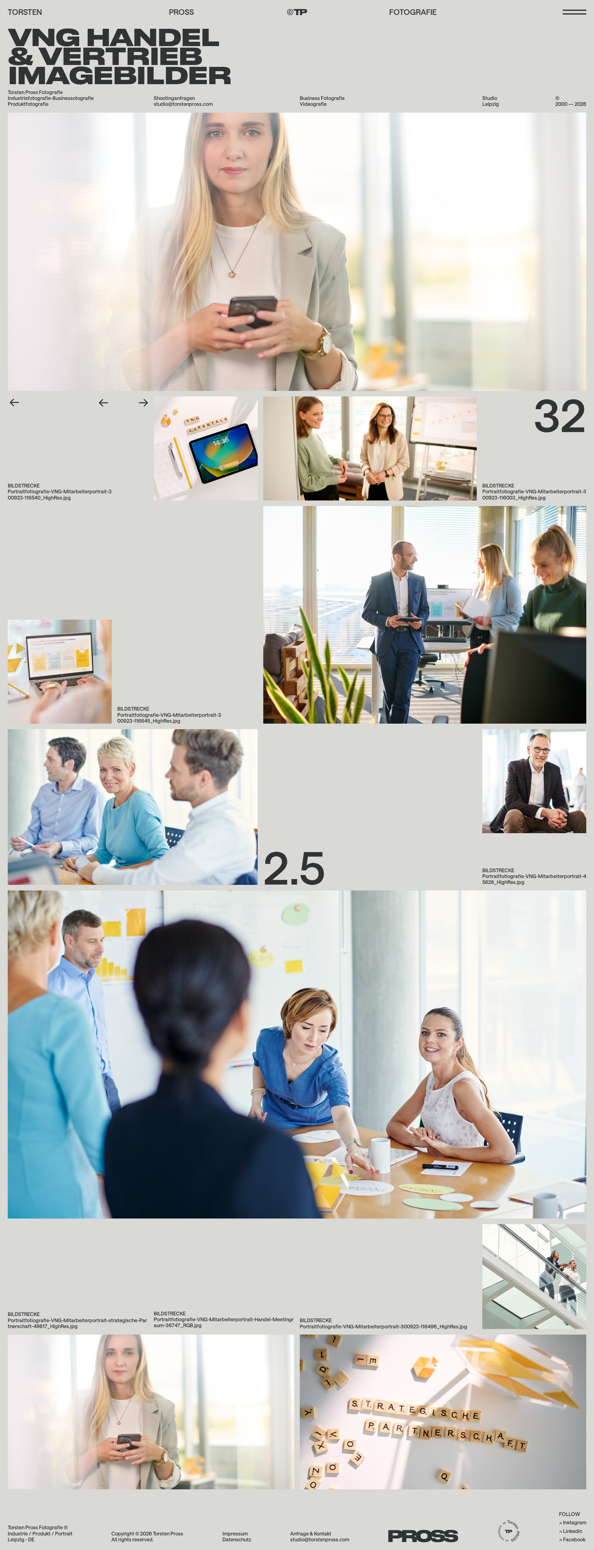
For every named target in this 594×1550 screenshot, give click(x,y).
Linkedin (572, 1531)
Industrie (18, 1533)
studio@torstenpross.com (183, 104)
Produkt (41, 1533)
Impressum (235, 1533)
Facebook (574, 1539)
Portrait (63, 1533)
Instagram (574, 1522)
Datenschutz (236, 1539)
